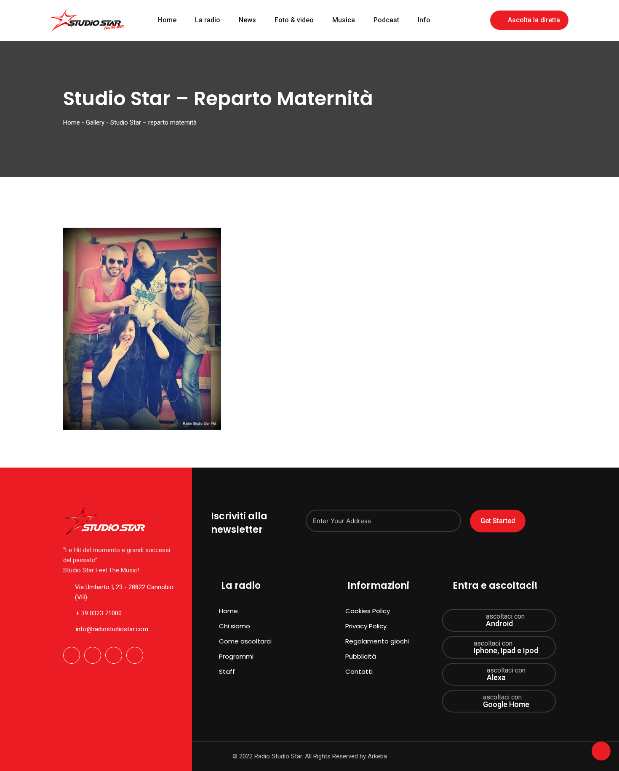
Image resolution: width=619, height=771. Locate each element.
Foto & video (294, 20)
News (247, 20)
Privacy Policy (366, 626)
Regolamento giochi (377, 641)
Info (424, 20)
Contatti (359, 671)
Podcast (386, 20)
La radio (207, 20)
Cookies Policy (367, 610)
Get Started (497, 521)
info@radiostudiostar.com (112, 629)
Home (167, 20)
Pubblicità (360, 656)
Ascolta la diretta (534, 20)
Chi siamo (234, 626)
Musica (343, 20)
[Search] (478, 19)
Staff (227, 671)
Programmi (236, 656)
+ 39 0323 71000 (99, 613)
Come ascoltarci (245, 641)
